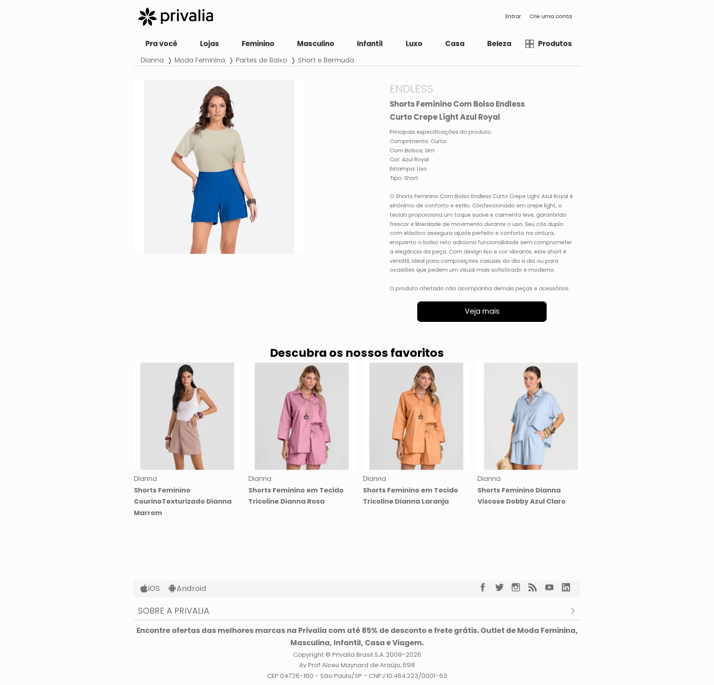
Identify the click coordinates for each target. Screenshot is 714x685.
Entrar (513, 16)
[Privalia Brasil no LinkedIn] (570, 587)
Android (191, 588)
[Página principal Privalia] (175, 16)
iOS (154, 588)
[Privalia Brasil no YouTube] (553, 587)
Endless (411, 88)
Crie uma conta (551, 16)
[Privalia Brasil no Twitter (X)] (503, 587)
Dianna (152, 60)
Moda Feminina (199, 60)
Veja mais (482, 311)
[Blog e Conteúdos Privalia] (536, 587)
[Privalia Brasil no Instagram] (520, 587)
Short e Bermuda (326, 60)
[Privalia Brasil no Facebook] (487, 587)
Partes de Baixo (261, 60)
